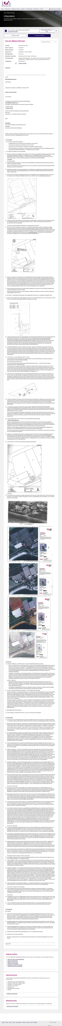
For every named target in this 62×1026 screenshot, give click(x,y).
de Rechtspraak (29, 9)
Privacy (10, 1022)
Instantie (7, 45)
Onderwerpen (7, 9)
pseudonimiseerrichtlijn (13, 31)
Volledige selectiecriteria (12, 993)
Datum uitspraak (9, 47)
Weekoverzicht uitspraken (12, 1006)
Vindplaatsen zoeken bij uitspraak (15, 964)
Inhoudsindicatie (9, 58)
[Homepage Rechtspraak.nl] (6, 3)
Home (2, 9)
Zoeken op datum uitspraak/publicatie (16, 959)
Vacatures (28, 1022)
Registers (23, 9)
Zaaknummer (8, 51)
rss (57, 1022)
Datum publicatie (9, 49)
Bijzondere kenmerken (10, 56)
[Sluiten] (56, 30)
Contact (41, 9)
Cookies (13, 1022)
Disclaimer (35, 1022)
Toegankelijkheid (18, 1022)
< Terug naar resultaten (39, 35)
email (59, 1022)
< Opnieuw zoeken (15, 35)
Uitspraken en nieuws (15, 9)
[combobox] (48, 42)
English (3, 1022)
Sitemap (6, 1022)
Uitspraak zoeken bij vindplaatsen (15, 966)
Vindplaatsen (8, 61)
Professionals (36, 9)
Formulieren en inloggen (56, 9)
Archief (31, 1022)
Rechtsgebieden (9, 54)
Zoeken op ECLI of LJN (13, 962)
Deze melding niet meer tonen (47, 31)
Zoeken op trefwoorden (13, 960)
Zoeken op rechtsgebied (13, 963)
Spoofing (23, 1022)
